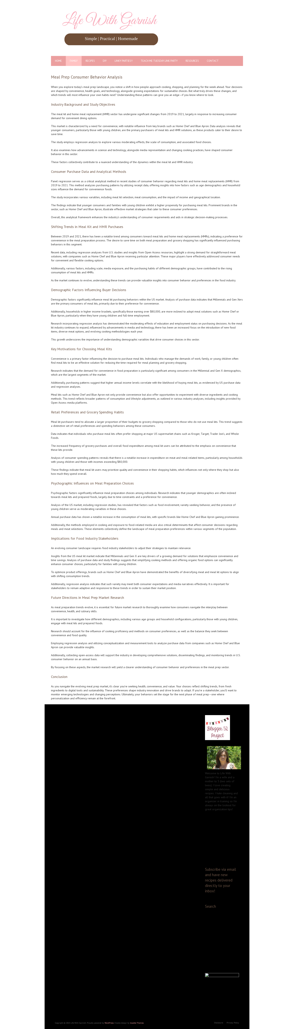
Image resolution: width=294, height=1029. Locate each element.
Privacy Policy (233, 1022)
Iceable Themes (137, 1023)
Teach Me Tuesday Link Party (159, 61)
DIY (105, 61)
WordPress (109, 1023)
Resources (192, 61)
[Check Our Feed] (222, 829)
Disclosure (218, 1022)
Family (74, 61)
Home (58, 61)
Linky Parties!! (124, 61)
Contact (213, 61)
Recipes (90, 61)
